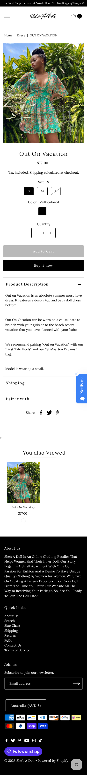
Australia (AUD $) (26, 705)
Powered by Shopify (53, 760)
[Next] (23, 51)
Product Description (27, 284)
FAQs (8, 640)
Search (9, 621)
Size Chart (12, 625)
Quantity (43, 224)
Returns (10, 635)
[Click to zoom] (76, 51)
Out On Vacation (23, 507)
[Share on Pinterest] (57, 412)
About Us (11, 616)
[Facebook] (6, 741)
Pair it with (17, 398)
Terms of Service (17, 650)
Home (8, 35)
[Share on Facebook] (41, 412)
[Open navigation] (7, 16)
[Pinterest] (19, 741)
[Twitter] (13, 741)
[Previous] (11, 51)
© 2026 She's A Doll (19, 760)
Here (47, 3)
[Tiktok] (40, 741)
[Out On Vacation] (23, 482)
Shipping (36, 172)
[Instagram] (34, 741)
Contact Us (12, 645)
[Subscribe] (77, 684)
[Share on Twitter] (49, 412)
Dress (21, 35)
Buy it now (43, 265)
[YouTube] (26, 741)
